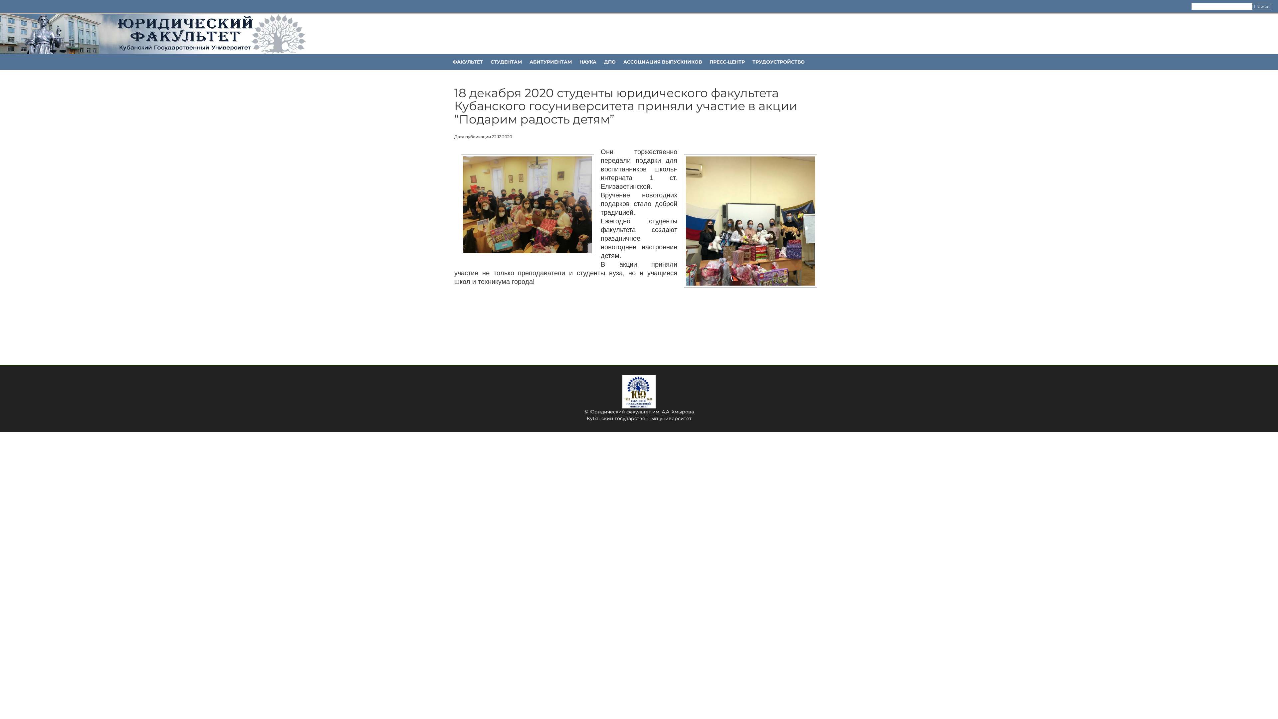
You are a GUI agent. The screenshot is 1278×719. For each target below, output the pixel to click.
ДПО (610, 62)
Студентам (506, 62)
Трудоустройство (778, 62)
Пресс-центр (727, 62)
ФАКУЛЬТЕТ (468, 62)
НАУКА (587, 62)
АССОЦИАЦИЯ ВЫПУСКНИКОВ (662, 62)
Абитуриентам (551, 62)
